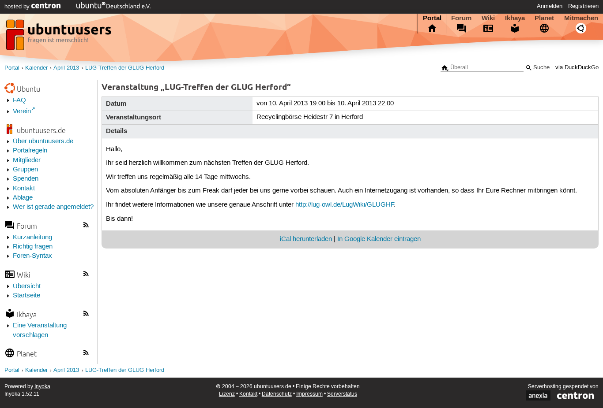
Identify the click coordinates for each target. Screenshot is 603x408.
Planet (544, 18)
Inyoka (42, 386)
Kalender (36, 68)
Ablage (23, 198)
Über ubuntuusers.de (43, 141)
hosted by (17, 6)
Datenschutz (277, 394)
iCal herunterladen (306, 239)
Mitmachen (581, 18)
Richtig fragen (33, 247)
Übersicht (27, 286)
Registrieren (583, 6)
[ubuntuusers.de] (59, 37)
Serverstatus (342, 394)
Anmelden (549, 6)
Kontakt (24, 189)
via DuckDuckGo (577, 67)
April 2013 (66, 68)
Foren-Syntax (32, 256)
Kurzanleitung (32, 237)
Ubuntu (28, 89)
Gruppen (25, 170)
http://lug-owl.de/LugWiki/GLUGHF (344, 205)
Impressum (309, 394)
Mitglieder (27, 160)
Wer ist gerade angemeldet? (53, 207)
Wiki (488, 18)
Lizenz (227, 394)
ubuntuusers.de (41, 130)
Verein (22, 111)
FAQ (19, 100)
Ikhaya (515, 18)
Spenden (25, 179)
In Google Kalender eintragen (379, 239)
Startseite (26, 296)
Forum (461, 18)
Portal (432, 18)
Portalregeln (30, 151)
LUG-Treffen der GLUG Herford (124, 68)
